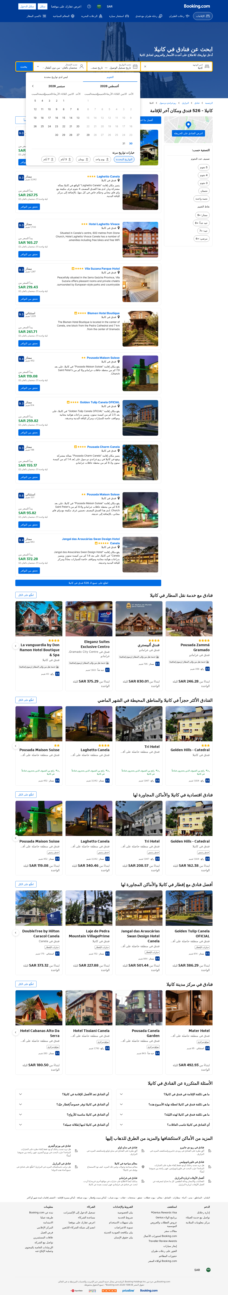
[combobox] (176, 67)
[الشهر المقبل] (33, 86)
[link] (188, 167)
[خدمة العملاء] (89, 6)
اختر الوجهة (198, 65)
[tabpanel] (83, 123)
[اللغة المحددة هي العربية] (99, 6)
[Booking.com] (197, 6)
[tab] (110, 77)
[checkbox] (88, 101)
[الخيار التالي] (15, 646)
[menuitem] (203, 16)
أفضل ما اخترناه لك (143, 120)
